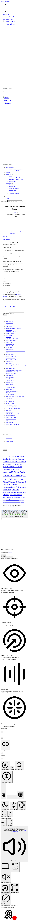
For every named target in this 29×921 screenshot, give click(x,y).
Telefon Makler (12, 233)
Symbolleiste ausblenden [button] (6, 556)
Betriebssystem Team (8, 306)
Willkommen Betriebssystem (16, 169)
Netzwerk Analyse (10, 380)
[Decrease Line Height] (2, 758)
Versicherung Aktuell (11, 415)
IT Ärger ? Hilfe (9, 361)
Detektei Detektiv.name (11, 405)
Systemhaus (8, 324)
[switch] (7, 592)
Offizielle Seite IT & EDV (12, 338)
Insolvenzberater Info (11, 419)
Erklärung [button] (3, 555)
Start (15, 212)
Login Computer (10, 377)
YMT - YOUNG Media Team (13, 408)
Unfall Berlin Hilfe (10, 358)
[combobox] (14, 514)
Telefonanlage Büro (11, 497)
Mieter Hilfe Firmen (10, 403)
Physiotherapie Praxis (11, 340)
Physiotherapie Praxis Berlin (12, 424)
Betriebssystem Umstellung (15, 177)
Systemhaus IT (9, 321)
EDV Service (13, 231)
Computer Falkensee (10, 462)
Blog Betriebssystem (14, 193)
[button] (1, 519)
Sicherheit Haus (9, 382)
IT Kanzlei (11, 482)
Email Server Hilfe (10, 368)
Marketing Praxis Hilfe (11, 359)
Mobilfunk (15, 490)
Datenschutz (12, 186)
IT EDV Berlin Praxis (11, 356)
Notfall (7, 198)
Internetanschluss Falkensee (12, 467)
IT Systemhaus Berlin (11, 417)
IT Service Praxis (10, 394)
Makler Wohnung (10, 389)
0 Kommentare (16, 306)
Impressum (8, 183)
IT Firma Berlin (18, 472)
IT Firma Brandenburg (13, 475)
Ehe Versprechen (10, 354)
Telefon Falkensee (6, 239)
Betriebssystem (9, 167)
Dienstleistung (12, 181)
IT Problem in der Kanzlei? (12, 413)
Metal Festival (9, 363)
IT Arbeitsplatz (9, 392)
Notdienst (15, 492)
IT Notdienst (9, 335)
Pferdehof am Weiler (11, 373)
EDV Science (9, 330)
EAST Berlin (9, 326)
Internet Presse (19, 231)
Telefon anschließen (18, 497)
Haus (17, 464)
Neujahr (9, 492)
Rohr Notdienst (9, 412)
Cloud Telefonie (14, 459)
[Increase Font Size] (2, 732)
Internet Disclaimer (10, 399)
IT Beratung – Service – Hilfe (16, 179)
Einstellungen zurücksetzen (7, 907)
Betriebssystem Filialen (14, 170)
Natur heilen (9, 398)
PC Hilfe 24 (8, 337)
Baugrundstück (12, 456)
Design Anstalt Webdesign (12, 406)
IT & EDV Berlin (10, 333)
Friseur (10, 464)
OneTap (10, 552)
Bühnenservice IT (10, 349)
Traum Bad (8, 378)
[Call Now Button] (14, 918)
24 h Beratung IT (10, 344)
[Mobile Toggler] (12, 183)
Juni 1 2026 (5, 236)
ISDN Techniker (16, 469)
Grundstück (14, 464)
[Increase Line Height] (2, 753)
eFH (8, 464)
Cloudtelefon (7, 459)
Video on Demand (10, 422)
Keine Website (9, 375)
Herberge (20, 464)
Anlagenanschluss (6, 456)
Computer (21, 459)
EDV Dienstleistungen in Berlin (13, 328)
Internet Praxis (8, 469)
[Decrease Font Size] (2, 738)
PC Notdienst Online (11, 345)
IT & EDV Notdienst (11, 331)
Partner (7, 191)
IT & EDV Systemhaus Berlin (13, 372)
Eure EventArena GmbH (11, 391)
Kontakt (11, 184)
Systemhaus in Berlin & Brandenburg (15, 396)
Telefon (5, 497)
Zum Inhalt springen (5, 1)
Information (8, 174)
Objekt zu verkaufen (11, 387)
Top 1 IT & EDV (10, 401)
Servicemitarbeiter (16, 495)
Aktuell (10, 176)
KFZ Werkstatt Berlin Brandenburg (14, 370)
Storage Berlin (9, 347)
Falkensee (8, 172)
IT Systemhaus (9, 342)
